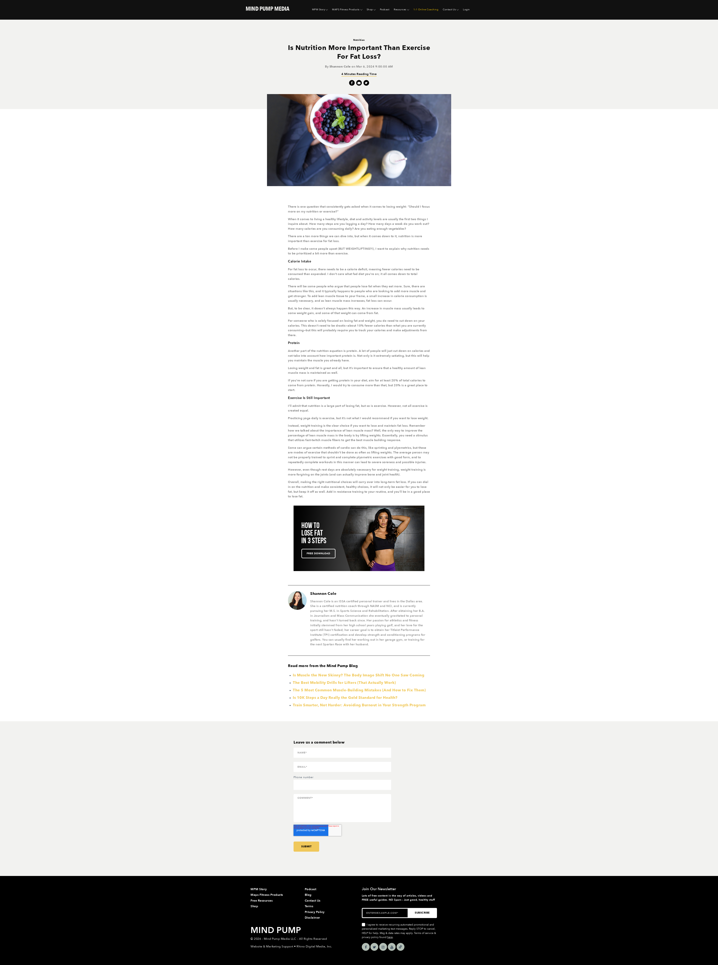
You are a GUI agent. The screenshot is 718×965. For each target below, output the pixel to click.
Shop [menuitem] (370, 9)
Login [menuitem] (466, 9)
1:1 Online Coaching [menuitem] (425, 9)
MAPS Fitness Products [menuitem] (346, 9)
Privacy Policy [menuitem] (315, 912)
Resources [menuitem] (400, 9)
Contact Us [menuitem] (449, 9)
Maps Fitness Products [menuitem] (267, 895)
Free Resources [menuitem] (262, 901)
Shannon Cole (340, 67)
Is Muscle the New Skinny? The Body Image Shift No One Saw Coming (358, 675)
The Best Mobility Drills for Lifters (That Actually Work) (344, 682)
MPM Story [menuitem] (318, 9)
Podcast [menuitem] (384, 9)
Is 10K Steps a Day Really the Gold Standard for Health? (345, 697)
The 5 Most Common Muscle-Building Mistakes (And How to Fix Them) (359, 690)
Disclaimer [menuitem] (312, 918)
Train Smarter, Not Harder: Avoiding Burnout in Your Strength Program (359, 705)
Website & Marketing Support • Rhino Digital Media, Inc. (291, 946)
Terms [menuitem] (309, 906)
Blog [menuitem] (308, 895)
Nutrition (359, 40)
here (390, 937)
